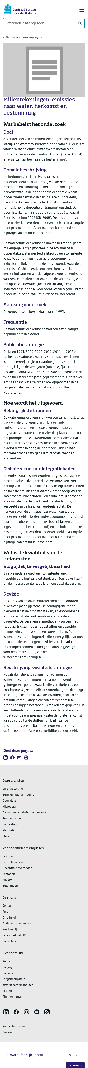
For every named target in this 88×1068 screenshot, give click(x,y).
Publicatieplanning (15, 1026)
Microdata (9, 806)
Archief (7, 991)
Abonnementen (13, 996)
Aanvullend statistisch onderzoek (24, 812)
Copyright (9, 967)
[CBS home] (20, 8)
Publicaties (10, 824)
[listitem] (5, 757)
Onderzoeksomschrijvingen (24, 37)
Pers (5, 911)
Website (8, 961)
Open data (9, 800)
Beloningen (10, 886)
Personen (9, 874)
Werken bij (10, 929)
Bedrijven (9, 856)
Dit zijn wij (10, 917)
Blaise (6, 836)
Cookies (8, 973)
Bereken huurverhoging (18, 795)
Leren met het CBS (14, 935)
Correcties (9, 941)
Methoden (9, 830)
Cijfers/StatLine (13, 789)
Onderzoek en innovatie (18, 923)
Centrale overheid (14, 862)
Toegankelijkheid (14, 979)
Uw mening (75, 1065)
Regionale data (12, 818)
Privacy (7, 880)
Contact (7, 905)
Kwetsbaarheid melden (18, 985)
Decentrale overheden (17, 868)
